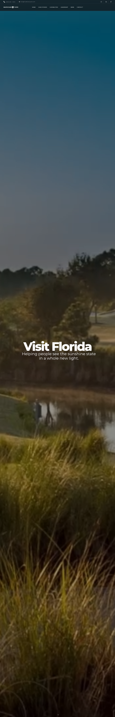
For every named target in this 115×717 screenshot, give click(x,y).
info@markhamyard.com (28, 2)
